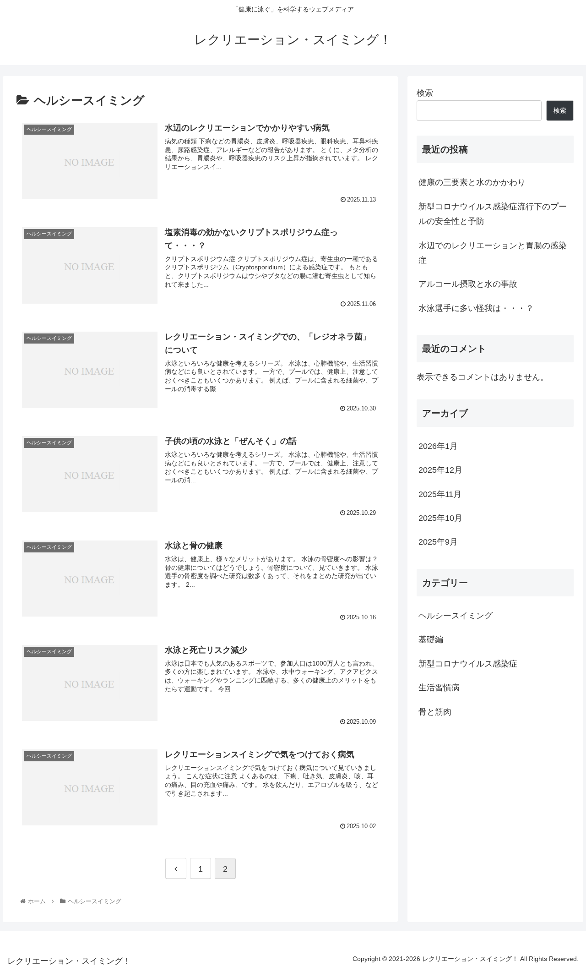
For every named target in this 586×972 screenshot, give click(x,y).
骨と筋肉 (434, 711)
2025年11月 (439, 494)
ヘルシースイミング (455, 616)
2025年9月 (438, 542)
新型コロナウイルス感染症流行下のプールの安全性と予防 (492, 214)
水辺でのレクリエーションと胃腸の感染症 (492, 253)
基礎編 (430, 639)
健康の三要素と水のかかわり (472, 182)
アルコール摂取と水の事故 (467, 284)
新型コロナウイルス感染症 (467, 663)
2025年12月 (440, 470)
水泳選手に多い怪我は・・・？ (476, 308)
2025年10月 (440, 518)
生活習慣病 (439, 688)
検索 (425, 93)
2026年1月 (438, 446)
